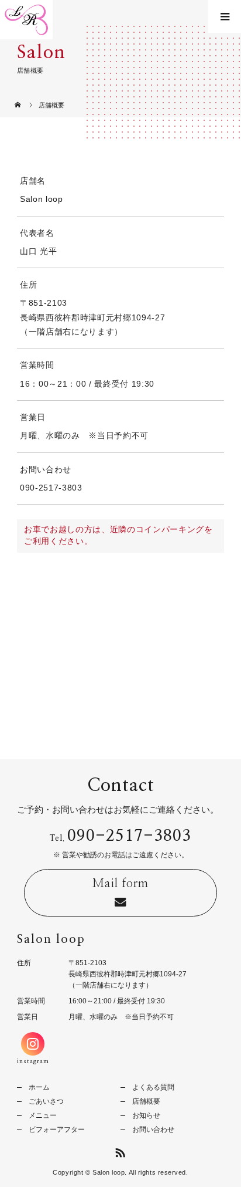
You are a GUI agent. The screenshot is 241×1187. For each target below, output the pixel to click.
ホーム (39, 1087)
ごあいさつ (46, 1101)
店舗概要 (146, 1101)
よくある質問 (153, 1087)
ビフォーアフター (57, 1129)
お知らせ (146, 1115)
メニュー (43, 1115)
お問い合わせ (153, 1129)
